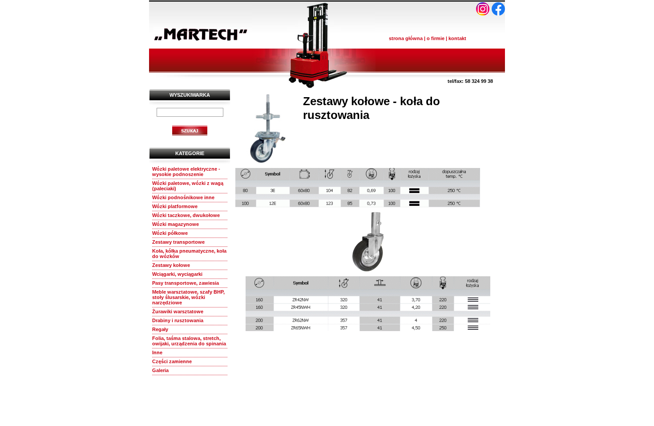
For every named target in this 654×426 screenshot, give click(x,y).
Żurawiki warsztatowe (177, 311)
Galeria (160, 370)
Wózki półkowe (170, 233)
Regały (160, 329)
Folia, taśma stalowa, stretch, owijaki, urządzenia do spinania (189, 341)
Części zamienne (172, 361)
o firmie (435, 38)
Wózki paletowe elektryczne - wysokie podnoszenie (186, 171)
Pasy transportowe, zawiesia (185, 283)
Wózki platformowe (175, 206)
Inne (157, 352)
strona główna (406, 38)
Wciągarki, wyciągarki (177, 274)
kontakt (457, 38)
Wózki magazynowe (175, 224)
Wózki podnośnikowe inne (183, 197)
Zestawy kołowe (171, 265)
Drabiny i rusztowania (177, 320)
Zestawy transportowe (178, 242)
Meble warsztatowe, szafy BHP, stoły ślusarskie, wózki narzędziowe (188, 297)
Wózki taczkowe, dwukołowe (186, 215)
